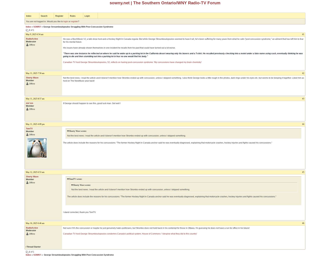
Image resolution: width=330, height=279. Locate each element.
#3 (303, 99)
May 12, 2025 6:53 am (35, 172)
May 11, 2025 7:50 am (35, 73)
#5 (303, 172)
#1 (303, 34)
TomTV (29, 128)
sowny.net (120, 3)
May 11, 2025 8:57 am (35, 99)
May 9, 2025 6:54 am (34, 34)
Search (44, 16)
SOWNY (37, 27)
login (65, 21)
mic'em (29, 103)
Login (87, 16)
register (74, 21)
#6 (303, 223)
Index (28, 16)
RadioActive (32, 39)
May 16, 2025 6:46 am (35, 223)
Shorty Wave (32, 78)
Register (59, 16)
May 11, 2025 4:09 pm (35, 124)
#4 (303, 124)
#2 (303, 73)
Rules (72, 16)
